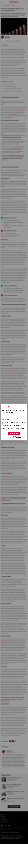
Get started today (14, 433)
